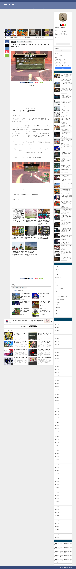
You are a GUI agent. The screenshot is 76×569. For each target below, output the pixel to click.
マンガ (56, 274)
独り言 (56, 313)
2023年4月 (57, 431)
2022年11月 (57, 445)
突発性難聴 (57, 307)
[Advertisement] (28, 20)
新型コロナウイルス (59, 288)
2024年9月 (57, 383)
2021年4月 (57, 498)
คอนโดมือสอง (60, 556)
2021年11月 (57, 478)
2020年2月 (57, 537)
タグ (56, 57)
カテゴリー (57, 53)
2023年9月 (57, 417)
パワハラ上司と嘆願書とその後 (61, 296)
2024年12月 (57, 375)
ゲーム (19, 41)
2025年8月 (57, 355)
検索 (63, 68)
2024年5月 (57, 394)
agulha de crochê (60, 552)
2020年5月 (57, 529)
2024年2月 (57, 403)
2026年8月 (57, 321)
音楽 (56, 282)
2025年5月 (57, 363)
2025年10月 (57, 349)
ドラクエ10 (29, 41)
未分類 (56, 310)
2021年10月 (57, 481)
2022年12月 (57, 442)
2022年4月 (57, 464)
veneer (58, 544)
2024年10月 (57, 380)
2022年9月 (57, 450)
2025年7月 (57, 358)
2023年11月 (57, 411)
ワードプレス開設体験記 (60, 299)
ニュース (56, 285)
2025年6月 (57, 361)
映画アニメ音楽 (58, 277)
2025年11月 (57, 347)
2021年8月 (57, 487)
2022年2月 (57, 470)
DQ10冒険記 (14, 41)
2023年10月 (57, 414)
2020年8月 (57, 520)
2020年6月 (57, 526)
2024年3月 (57, 400)
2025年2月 (57, 369)
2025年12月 (57, 344)
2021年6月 (57, 492)
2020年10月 (57, 515)
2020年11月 (57, 512)
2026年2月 (57, 338)
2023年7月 (57, 422)
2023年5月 (57, 428)
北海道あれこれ (58, 302)
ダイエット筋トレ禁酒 (59, 293)
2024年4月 (57, 397)
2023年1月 (57, 439)
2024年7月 (57, 389)
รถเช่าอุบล (59, 548)
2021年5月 (57, 495)
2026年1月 (57, 341)
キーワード (57, 48)
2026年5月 (57, 330)
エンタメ (56, 266)
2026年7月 (57, 324)
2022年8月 (57, 453)
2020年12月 (57, 509)
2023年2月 (57, 436)
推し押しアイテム (58, 304)
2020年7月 (57, 523)
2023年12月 (57, 408)
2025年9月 (57, 352)
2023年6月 (57, 425)
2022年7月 (57, 456)
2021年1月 (57, 506)
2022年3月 (57, 467)
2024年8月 (57, 386)
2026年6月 (57, 327)
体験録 (56, 291)
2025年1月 (57, 372)
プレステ (24, 41)
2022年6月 (57, 459)
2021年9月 (57, 484)
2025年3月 (57, 366)
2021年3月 (57, 501)
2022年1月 (57, 473)
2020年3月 (57, 534)
